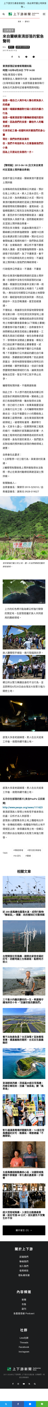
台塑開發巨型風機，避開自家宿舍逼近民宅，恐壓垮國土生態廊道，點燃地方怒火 (23, 959)
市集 (24, 1304)
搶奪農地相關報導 (22, 47)
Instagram (24, 1351)
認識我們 (24, 1257)
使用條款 (24, 1270)
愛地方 (11, 47)
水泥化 (18, 856)
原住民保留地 (35, 850)
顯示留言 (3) (22, 1230)
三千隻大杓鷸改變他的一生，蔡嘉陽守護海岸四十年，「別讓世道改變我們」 (23, 1001)
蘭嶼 (29, 856)
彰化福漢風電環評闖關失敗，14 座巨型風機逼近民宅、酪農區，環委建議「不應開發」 (23, 1133)
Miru (4, 47)
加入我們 (24, 1266)
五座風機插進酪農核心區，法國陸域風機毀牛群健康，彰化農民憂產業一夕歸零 (23, 1175)
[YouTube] (24, 1384)
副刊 (24, 1309)
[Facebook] (12, 1384)
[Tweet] (19, 57)
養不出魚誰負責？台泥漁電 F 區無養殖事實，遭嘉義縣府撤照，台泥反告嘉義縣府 (23, 1039)
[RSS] (29, 1384)
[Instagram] (18, 1384)
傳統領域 (19, 850)
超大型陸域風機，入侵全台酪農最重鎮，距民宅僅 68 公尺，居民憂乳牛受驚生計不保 (24, 1215)
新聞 (24, 1299)
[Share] (12, 57)
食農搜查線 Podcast (24, 1313)
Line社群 (24, 1338)
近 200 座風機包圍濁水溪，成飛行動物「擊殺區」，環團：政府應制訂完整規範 (24, 913)
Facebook (24, 1347)
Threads (24, 1342)
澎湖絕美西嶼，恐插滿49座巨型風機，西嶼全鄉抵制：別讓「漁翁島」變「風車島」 (23, 1086)
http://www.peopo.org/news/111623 (23, 807)
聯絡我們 (24, 1261)
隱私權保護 (24, 1275)
